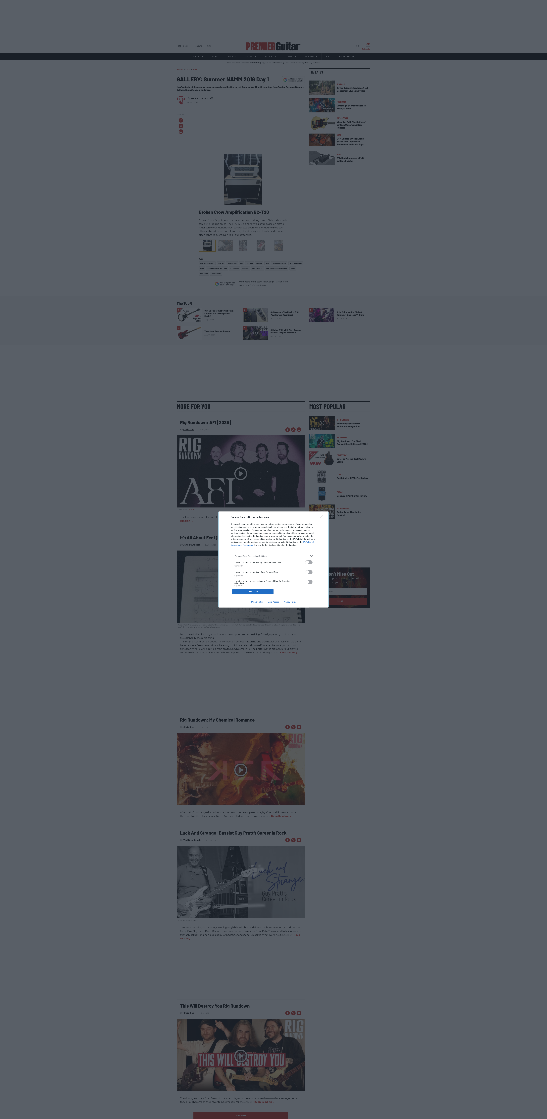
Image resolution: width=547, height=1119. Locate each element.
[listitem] (273, 556)
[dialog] (273, 559)
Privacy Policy (289, 602)
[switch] (309, 562)
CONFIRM (253, 592)
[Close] (322, 517)
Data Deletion (257, 602)
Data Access (273, 602)
